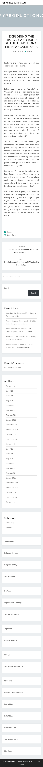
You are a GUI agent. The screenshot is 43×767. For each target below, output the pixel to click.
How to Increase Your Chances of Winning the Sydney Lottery (21, 262)
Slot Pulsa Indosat (12, 614)
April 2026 (10, 405)
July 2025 (9, 449)
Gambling (10, 523)
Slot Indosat (9, 576)
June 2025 (10, 454)
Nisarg (21, 764)
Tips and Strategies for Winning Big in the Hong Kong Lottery (21, 249)
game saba (11, 235)
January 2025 (11, 478)
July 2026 (9, 391)
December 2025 (12, 425)
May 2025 (9, 458)
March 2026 (10, 410)
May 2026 (9, 400)
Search (6, 288)
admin (29, 51)
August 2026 (10, 386)
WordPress (29, 761)
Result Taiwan (10, 640)
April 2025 (10, 463)
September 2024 (12, 497)
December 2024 (12, 483)
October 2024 (11, 492)
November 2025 (12, 429)
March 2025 (10, 468)
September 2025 (12, 439)
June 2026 (10, 396)
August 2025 (10, 444)
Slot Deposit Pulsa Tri (13, 666)
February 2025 (11, 473)
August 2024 (10, 502)
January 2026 (11, 420)
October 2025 (11, 434)
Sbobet (9, 232)
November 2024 (12, 487)
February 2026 (11, 415)
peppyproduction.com (14, 2)
